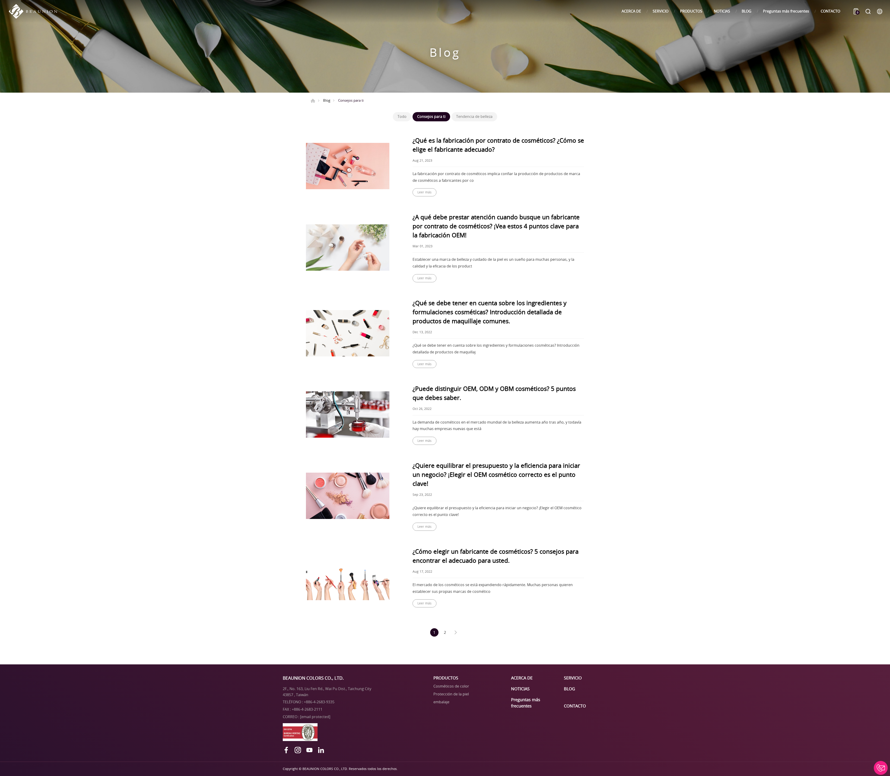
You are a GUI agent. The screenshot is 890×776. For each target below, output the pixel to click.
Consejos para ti (431, 116)
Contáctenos (881, 768)
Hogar (313, 100)
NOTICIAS (722, 11)
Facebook (286, 750)
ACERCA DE (631, 11)
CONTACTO (830, 11)
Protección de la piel (451, 694)
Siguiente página (455, 632)
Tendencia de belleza (474, 116)
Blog (326, 100)
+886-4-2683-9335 (319, 701)
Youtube (309, 750)
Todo (402, 116)
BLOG (746, 11)
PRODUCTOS (691, 11)
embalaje (441, 701)
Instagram (297, 750)
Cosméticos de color (451, 686)
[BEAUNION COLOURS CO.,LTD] (35, 11)
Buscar (868, 11)
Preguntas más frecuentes (786, 11)
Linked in (321, 750)
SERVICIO (660, 11)
